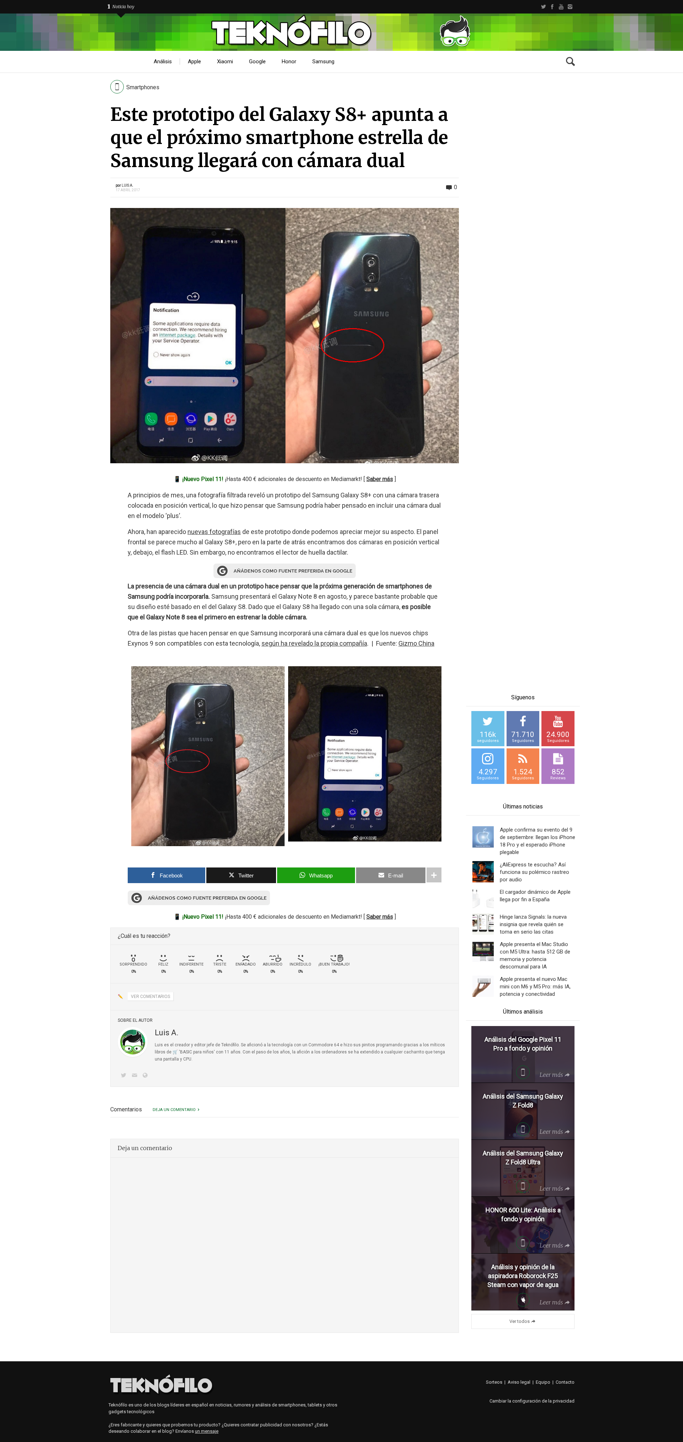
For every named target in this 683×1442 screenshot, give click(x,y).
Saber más (379, 479)
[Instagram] (570, 7)
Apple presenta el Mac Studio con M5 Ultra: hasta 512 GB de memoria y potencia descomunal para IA (535, 955)
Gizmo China (416, 643)
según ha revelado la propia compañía (314, 643)
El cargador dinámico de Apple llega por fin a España (535, 896)
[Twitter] (543, 7)
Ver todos (519, 1321)
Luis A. (127, 185)
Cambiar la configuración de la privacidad (532, 1401)
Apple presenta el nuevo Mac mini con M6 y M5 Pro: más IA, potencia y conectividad (535, 986)
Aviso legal (519, 1382)
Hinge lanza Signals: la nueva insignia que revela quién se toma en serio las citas (533, 924)
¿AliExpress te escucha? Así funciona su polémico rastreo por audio (534, 872)
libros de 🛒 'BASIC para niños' (185, 1052)
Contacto (565, 1382)
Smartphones (142, 87)
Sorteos (494, 1382)
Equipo (543, 1382)
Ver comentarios (150, 996)
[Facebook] (552, 7)
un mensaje (206, 1431)
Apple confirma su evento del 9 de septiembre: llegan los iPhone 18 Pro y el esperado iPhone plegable (537, 841)
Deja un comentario (174, 1109)
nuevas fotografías (214, 531)
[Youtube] (561, 7)
